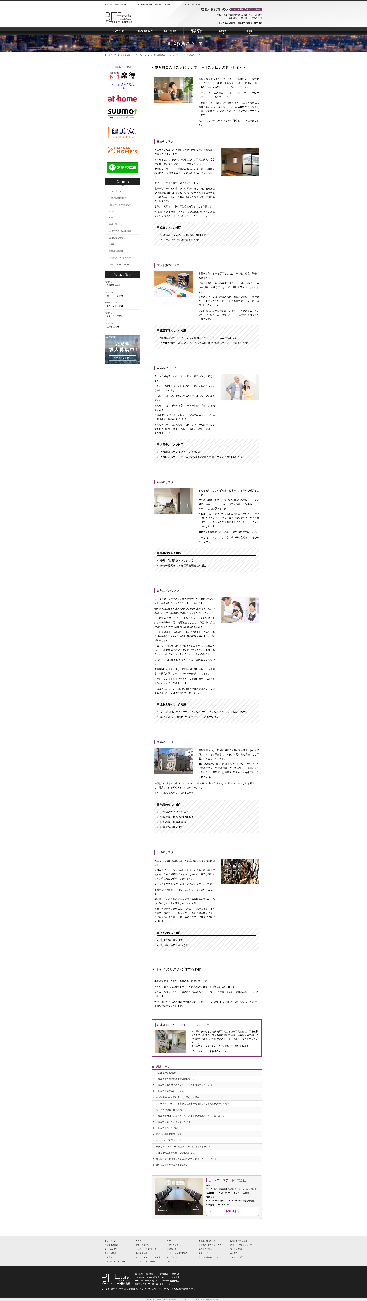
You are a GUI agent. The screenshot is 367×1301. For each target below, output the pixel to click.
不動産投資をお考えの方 (168, 1072)
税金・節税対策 (142, 1245)
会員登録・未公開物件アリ (147, 1249)
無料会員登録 (141, 1253)
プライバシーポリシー (119, 265)
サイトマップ (172, 1261)
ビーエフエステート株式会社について (210, 1051)
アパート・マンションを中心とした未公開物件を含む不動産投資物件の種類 (192, 1103)
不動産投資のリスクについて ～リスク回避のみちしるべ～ (185, 1084)
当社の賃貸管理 (116, 238)
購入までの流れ (205, 1249)
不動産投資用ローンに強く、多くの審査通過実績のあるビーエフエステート (192, 1115)
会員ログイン (204, 1253)
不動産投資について (144, 30)
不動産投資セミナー (175, 1249)
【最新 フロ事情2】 (114, 305)
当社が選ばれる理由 (238, 1240)
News (111, 211)
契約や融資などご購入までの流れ (172, 1165)
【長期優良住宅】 (113, 285)
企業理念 (108, 1257)
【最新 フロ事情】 (114, 316)
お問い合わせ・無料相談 (251, 22)
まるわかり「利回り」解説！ (170, 1140)
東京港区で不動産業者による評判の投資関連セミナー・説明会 (186, 1158)
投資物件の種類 (111, 1245)
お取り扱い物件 (170, 31)
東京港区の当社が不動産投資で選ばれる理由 (177, 1097)
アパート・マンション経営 (241, 1245)
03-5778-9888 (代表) (146, 1280)
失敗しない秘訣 (111, 1249)
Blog (111, 218)
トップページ (118, 30)
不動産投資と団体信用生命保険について (175, 1078)
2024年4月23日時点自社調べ (123, 86)
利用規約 (177, 1289)
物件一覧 (113, 224)
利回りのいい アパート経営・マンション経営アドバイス (183, 1146)
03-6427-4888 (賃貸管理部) (169, 1280)
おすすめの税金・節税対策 (169, 1109)
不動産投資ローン (174, 1245)
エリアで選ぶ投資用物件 (196, 30)
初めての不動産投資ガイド (169, 1134)
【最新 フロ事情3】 (114, 295)
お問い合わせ (232, 1211)
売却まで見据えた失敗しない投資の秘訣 (175, 1152)
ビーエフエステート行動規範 (148, 1257)
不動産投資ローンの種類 (168, 1128)
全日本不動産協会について (210, 1257)
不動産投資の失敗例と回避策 (170, 1091)
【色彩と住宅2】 (112, 326)
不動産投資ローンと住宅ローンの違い (174, 1121)
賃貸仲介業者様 (116, 251)
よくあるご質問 (228, 22)
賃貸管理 (223, 31)
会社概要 (249, 31)
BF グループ (172, 1257)
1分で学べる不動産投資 (119, 205)
